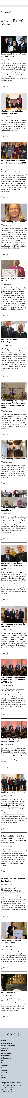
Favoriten (4, 1050)
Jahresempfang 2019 (9, 992)
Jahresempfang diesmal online (13, 459)
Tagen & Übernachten (8, 1046)
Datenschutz (5, 1073)
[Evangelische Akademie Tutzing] (10, 5)
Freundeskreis (5, 1055)
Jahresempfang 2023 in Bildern (13, 222)
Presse (3, 1068)
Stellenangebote (6, 1058)
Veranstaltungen (6, 1043)
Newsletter (4, 1065)
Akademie (4, 1048)
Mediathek (4, 1063)
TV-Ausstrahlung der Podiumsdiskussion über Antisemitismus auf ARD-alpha (13, 679)
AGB (2, 1075)
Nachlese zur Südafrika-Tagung (13, 792)
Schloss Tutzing (6, 1053)
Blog (2, 1060)
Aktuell (3, 1041)
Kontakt (3, 1077)
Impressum (4, 1070)
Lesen (4, 87)
